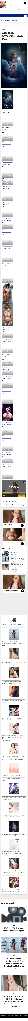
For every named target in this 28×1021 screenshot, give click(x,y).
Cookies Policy (14, 1015)
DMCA (20, 1015)
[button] (2, 16)
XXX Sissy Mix (22, 505)
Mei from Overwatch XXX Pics (11, 20)
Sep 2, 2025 (14, 554)
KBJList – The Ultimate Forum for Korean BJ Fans (14, 929)
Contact (25, 1015)
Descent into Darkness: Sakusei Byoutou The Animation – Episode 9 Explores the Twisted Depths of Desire (14, 797)
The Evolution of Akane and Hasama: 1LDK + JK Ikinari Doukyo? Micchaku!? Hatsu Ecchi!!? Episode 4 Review (13, 853)
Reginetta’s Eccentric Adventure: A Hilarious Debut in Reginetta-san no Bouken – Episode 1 (14, 816)
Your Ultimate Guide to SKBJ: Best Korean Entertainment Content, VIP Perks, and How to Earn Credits (13, 662)
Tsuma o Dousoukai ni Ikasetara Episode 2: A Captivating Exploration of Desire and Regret (13, 700)
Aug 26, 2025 (14, 563)
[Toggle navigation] (25, 16)
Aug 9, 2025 (14, 571)
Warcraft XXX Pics (7, 505)
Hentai (3, 29)
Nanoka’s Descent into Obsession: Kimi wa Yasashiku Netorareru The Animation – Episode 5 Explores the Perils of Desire (13, 758)
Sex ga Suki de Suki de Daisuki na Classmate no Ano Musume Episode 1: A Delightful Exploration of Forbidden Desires (14, 681)
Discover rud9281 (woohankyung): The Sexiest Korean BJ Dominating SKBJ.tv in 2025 (13, 643)
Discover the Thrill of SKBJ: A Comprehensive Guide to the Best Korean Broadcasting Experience (13, 872)
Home (2, 20)
